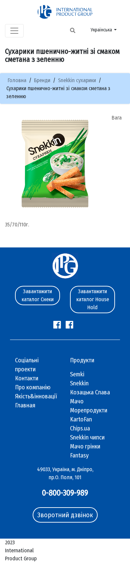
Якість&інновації (36, 396)
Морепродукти (88, 410)
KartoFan (81, 419)
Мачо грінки (85, 446)
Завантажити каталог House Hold (92, 299)
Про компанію (33, 387)
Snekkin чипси (87, 437)
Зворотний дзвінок (65, 515)
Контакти (26, 378)
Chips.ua (80, 428)
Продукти (82, 360)
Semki (77, 374)
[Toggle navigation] (14, 30)
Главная (25, 405)
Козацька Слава (90, 392)
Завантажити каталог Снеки (38, 295)
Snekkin (79, 383)
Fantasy (79, 455)
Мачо (77, 401)
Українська (102, 30)
